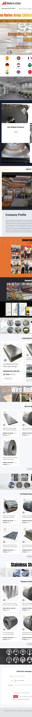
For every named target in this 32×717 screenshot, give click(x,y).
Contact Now (8, 378)
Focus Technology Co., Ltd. (19, 710)
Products (12, 21)
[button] (28, 53)
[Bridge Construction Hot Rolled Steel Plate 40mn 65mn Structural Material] (10, 447)
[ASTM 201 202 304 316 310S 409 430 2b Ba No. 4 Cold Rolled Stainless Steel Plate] (10, 593)
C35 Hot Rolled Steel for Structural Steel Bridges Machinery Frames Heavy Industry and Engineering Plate (10, 633)
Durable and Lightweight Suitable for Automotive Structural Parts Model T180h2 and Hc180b (10, 516)
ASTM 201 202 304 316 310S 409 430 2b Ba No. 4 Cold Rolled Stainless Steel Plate (10, 604)
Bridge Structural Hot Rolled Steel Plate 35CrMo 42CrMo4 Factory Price (10, 429)
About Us (18, 21)
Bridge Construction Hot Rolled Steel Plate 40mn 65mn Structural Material (10, 458)
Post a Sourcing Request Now (21, 699)
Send (15, 696)
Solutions (25, 21)
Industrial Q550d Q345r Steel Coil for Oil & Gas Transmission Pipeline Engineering (10, 546)
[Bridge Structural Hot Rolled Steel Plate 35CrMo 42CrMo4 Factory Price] (10, 418)
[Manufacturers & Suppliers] (11, 3)
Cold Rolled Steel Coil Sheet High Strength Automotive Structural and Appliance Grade (12, 365)
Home (4, 21)
